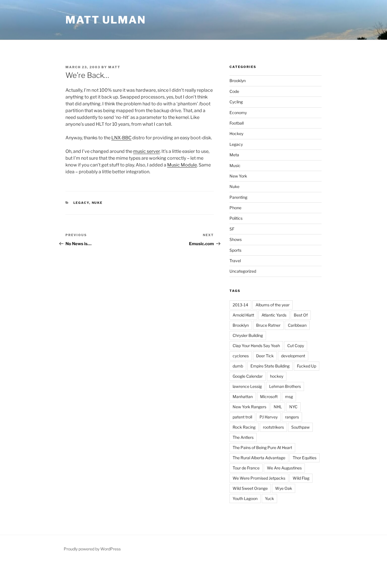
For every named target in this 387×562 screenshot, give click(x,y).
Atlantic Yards (273, 315)
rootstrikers (273, 427)
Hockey (236, 133)
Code (234, 91)
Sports (235, 250)
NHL (278, 406)
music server (146, 151)
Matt (114, 67)
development (293, 355)
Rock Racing (244, 427)
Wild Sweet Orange (250, 488)
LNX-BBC (121, 137)
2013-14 (240, 304)
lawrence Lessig (247, 386)
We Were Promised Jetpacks (259, 478)
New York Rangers (249, 406)
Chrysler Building (248, 335)
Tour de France (246, 467)
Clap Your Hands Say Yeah (256, 345)
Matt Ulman (105, 20)
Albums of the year (273, 304)
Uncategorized (242, 271)
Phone (235, 207)
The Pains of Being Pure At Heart (262, 447)
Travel (235, 260)
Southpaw (300, 427)
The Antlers (243, 437)
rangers (292, 416)
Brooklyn (237, 80)
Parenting (238, 197)
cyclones (241, 355)
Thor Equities (304, 457)
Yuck (269, 498)
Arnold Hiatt (243, 315)
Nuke (97, 203)
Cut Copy (295, 345)
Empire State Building (270, 366)
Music (235, 165)
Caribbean (297, 325)
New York (238, 176)
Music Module (182, 165)
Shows (235, 239)
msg (289, 396)
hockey (276, 376)
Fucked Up (306, 366)
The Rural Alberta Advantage (259, 457)
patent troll (242, 416)
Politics (236, 218)
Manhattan (243, 396)
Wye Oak (283, 488)
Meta (234, 154)
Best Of (301, 315)
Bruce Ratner (268, 325)
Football (236, 123)
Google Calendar (248, 376)
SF (231, 228)
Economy (238, 112)
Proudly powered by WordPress (92, 548)
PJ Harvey (269, 416)
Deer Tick (265, 355)
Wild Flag (301, 478)
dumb (238, 366)
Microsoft (269, 396)
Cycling (236, 101)
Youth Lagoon (245, 498)
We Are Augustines (284, 467)
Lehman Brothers (285, 386)
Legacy (81, 203)
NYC (293, 406)
